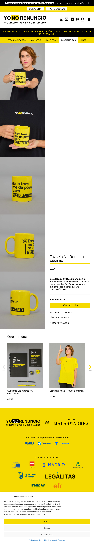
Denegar (47, 528)
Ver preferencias (47, 535)
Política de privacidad (49, 540)
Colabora (35, 9)
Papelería (51, 40)
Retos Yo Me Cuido (17, 40)
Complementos (68, 40)
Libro (83, 40)
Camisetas (36, 40)
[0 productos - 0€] (77, 20)
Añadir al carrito (70, 305)
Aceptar (47, 521)
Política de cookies (35, 540)
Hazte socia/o (56, 9)
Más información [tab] (60, 323)
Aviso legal (61, 540)
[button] (3, 368)
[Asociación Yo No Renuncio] (25, 19)
